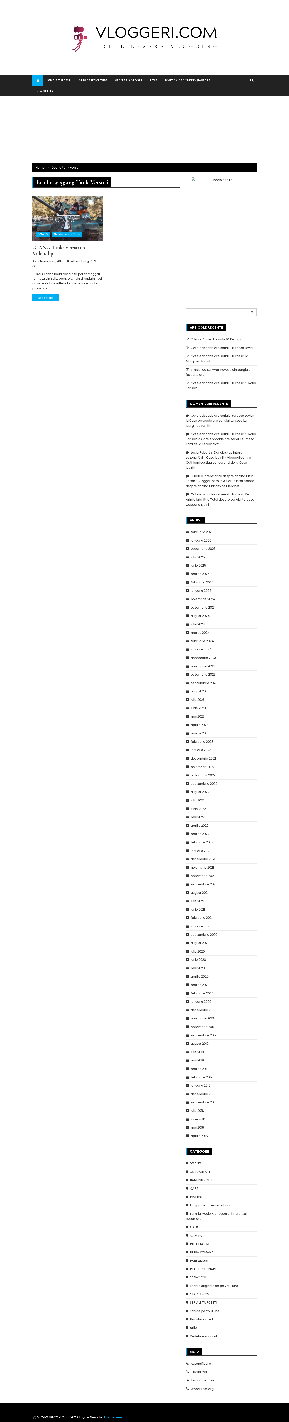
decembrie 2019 (203, 1010)
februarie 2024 (202, 641)
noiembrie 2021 (202, 867)
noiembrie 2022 (203, 767)
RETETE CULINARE (203, 1269)
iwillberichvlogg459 (83, 261)
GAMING (196, 1235)
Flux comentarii (202, 1380)
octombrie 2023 (203, 674)
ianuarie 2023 (201, 750)
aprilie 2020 (200, 976)
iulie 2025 (198, 557)
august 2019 (200, 1043)
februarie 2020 (202, 993)
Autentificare (201, 1363)
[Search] (252, 312)
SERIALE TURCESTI (59, 80)
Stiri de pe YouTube (93, 80)
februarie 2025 (202, 582)
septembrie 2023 (204, 683)
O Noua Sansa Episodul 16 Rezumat (217, 339)
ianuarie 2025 (201, 590)
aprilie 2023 (199, 725)
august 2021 (200, 892)
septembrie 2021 (203, 884)
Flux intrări (199, 1372)
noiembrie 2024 (203, 599)
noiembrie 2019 (202, 1018)
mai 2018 (197, 1127)
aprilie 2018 (199, 1136)
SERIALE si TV (199, 1294)
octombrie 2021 (203, 876)
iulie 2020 (198, 951)
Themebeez (113, 1417)
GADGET (196, 1227)
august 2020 (200, 943)
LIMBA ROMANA (202, 1252)
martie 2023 (200, 733)
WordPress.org (202, 1389)
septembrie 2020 (204, 934)
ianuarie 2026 (201, 540)
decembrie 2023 (203, 658)
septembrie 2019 (203, 1035)
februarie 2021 (202, 918)
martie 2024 (200, 632)
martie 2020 (200, 985)
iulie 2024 (198, 624)
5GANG (43, 234)
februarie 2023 (202, 741)
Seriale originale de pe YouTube (214, 1286)
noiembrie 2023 (203, 666)
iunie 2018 (198, 1119)
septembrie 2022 (204, 783)
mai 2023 (198, 716)
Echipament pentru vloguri (210, 1205)
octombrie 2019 (203, 1027)
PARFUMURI (199, 1260)
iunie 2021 (198, 909)
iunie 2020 (198, 959)
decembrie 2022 (203, 758)
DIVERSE (196, 1197)
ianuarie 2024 (201, 649)
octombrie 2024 (203, 607)
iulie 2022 (198, 800)
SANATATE (198, 1277)
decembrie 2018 (203, 1094)
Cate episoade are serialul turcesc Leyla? (222, 348)
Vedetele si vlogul (128, 80)
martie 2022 (200, 834)
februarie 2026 (202, 532)
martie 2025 (200, 574)
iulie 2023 (198, 700)
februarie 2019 (202, 1077)
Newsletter (44, 91)
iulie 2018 (197, 1110)
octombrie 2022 (203, 775)
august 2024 (200, 616)
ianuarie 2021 (200, 926)
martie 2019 (200, 1069)
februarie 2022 (202, 842)
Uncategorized (201, 1319)
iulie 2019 (197, 1052)
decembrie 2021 (203, 859)
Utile (153, 80)
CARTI (194, 1188)
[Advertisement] (144, 130)
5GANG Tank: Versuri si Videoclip (59, 250)
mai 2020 (198, 968)
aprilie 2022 (199, 825)
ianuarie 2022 (201, 851)
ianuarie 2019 (200, 1085)
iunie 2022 (198, 809)
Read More (45, 298)
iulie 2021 (197, 901)
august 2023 (200, 691)
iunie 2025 (198, 565)
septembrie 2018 (204, 1102)
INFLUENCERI (199, 1244)
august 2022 (200, 792)
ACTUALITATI (200, 1172)
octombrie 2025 (203, 548)
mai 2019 (197, 1060)
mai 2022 (198, 817)
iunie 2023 (198, 708)
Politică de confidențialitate (187, 80)
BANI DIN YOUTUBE (204, 1180)
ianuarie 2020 (201, 1001)
